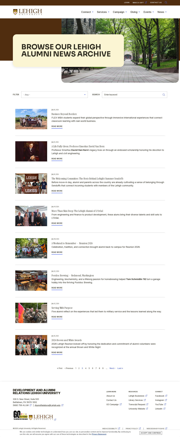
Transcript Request (137, 404)
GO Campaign (112, 404)
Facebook (159, 396)
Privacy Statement (99, 434)
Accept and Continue (151, 433)
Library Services (136, 400)
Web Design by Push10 (155, 429)
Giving (133, 12)
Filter (16, 94)
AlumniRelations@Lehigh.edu (47, 405)
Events (147, 12)
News (160, 12)
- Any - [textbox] (27, 94)
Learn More (111, 392)
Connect (86, 12)
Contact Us (111, 400)
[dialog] (90, 433)
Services (102, 12)
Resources (133, 392)
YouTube (159, 404)
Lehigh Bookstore (136, 396)
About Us (110, 396)
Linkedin (158, 408)
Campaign (118, 12)
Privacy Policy (132, 429)
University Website (137, 408)
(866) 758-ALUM (21, 405)
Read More (57, 126)
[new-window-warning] (43, 420)
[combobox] (54, 94)
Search (96, 94)
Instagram (159, 400)
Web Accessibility (109, 429)
